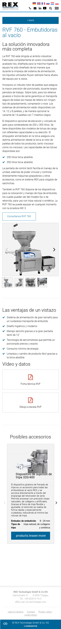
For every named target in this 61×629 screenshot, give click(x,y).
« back (30, 20)
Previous (7, 249)
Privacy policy (45, 611)
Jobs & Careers (15, 611)
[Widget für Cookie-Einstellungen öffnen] (5, 623)
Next (54, 249)
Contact (31, 611)
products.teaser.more (31, 535)
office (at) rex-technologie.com (30, 602)
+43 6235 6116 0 (32, 598)
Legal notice (30, 615)
